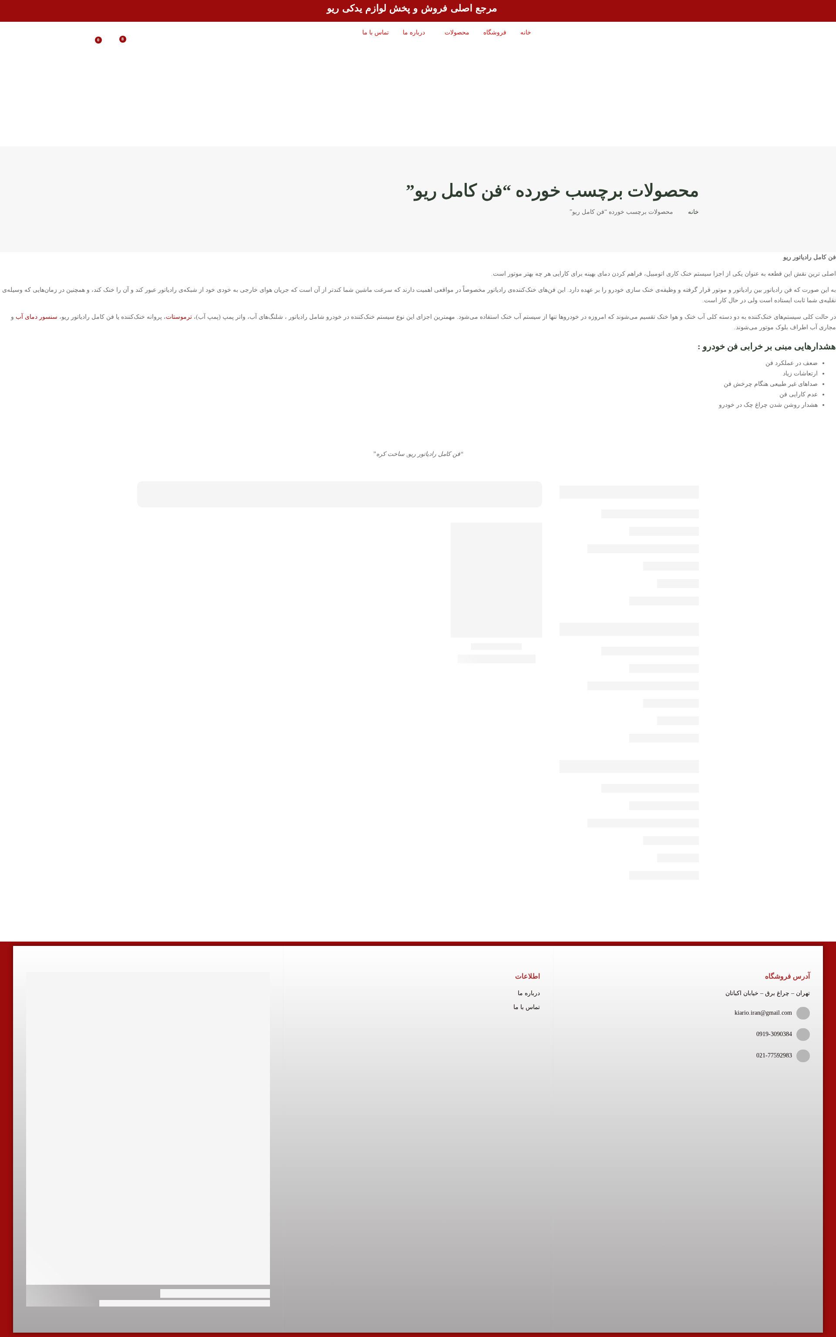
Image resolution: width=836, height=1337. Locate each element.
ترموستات (179, 317)
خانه (693, 212)
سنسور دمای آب (36, 317)
